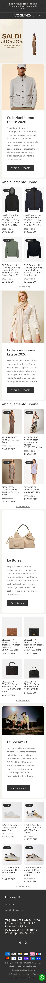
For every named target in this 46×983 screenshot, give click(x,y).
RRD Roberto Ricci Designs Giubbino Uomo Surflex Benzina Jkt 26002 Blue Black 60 (33, 270)
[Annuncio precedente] (5, 6)
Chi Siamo (9, 904)
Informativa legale (35, 978)
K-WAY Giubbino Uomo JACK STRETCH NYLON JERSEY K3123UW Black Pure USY (10, 220)
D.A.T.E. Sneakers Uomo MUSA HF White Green (10, 870)
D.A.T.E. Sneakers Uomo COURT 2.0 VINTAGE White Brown (33, 829)
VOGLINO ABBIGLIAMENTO (21, 963)
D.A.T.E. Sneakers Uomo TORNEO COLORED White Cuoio (32, 871)
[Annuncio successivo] (41, 6)
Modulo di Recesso (13, 910)
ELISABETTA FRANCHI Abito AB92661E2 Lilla (32, 489)
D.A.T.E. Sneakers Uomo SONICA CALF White (10, 827)
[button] (5, 16)
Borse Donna (17, 603)
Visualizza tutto (23, 287)
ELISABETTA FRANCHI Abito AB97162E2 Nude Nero (11, 491)
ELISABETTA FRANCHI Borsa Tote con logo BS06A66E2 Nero (32, 685)
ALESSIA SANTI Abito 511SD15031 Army (11, 440)
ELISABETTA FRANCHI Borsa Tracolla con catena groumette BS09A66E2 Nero (34, 645)
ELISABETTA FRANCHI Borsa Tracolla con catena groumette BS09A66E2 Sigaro (12, 645)
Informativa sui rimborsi (16, 978)
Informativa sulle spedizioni (20, 974)
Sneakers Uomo (18, 788)
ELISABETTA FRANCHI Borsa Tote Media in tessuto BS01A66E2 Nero (12, 687)
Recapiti (36, 974)
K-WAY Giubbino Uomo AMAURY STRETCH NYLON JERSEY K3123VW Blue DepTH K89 (32, 220)
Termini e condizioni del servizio (24, 970)
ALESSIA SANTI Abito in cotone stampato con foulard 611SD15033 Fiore (33, 442)
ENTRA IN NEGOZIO (21, 168)
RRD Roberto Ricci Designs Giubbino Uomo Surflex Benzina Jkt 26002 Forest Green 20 (11, 270)
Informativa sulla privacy (27, 966)
